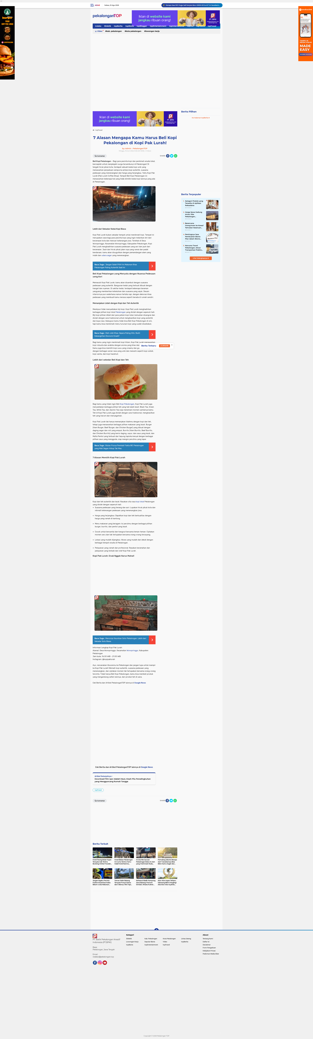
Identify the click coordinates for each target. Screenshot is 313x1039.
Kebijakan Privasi (209, 951)
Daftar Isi (206, 942)
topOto (190, 26)
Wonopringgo (132, 650)
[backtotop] (156, 930)
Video (99, 31)
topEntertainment (158, 26)
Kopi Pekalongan (127, 404)
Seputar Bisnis (150, 942)
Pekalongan (121, 312)
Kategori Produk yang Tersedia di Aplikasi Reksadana (194, 203)
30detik (107, 26)
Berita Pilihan (188, 111)
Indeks (98, 26)
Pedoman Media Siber (211, 954)
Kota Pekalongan (133, 31)
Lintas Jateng (186, 939)
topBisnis (129, 26)
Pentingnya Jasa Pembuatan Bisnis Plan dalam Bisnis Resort (192, 236)
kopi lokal (140, 502)
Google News (140, 683)
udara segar (107, 255)
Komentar (101, 156)
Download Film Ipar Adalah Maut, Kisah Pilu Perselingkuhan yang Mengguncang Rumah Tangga (123, 780)
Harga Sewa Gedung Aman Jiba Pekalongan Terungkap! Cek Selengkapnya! (193, 214)
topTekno (200, 26)
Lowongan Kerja (152, 31)
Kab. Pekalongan (114, 31)
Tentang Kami (208, 939)
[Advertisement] (156, 53)
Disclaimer (207, 945)
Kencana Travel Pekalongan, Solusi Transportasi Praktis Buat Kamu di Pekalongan (193, 248)
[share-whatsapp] (175, 156)
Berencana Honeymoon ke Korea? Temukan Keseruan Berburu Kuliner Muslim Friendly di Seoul (194, 225)
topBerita (118, 26)
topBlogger (142, 26)
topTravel (212, 26)
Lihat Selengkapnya (200, 258)
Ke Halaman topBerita (200, 118)
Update (165, 346)
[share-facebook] (167, 156)
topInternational (176, 26)
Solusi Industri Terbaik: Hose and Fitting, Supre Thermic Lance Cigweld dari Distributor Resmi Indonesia (193, 5)
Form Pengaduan (209, 948)
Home (97, 5)
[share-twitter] (171, 156)
